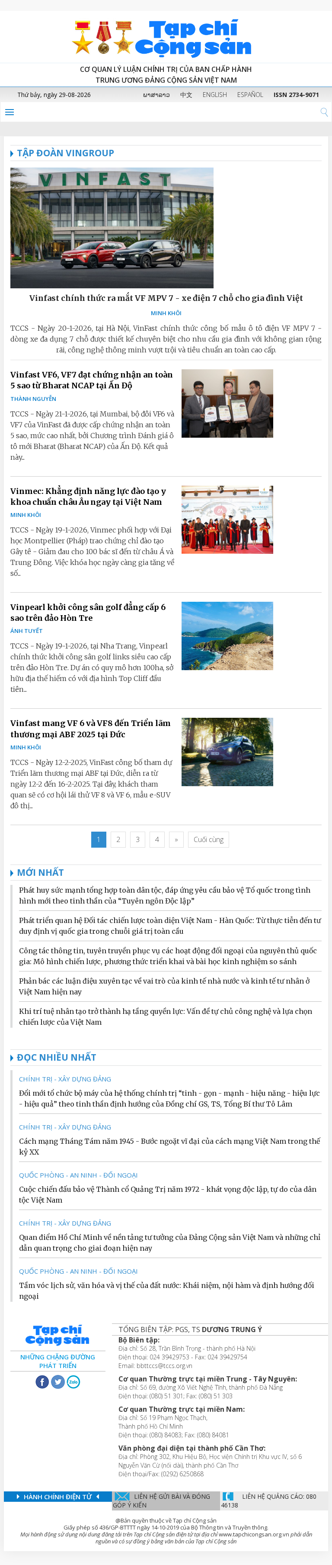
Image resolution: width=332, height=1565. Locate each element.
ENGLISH (215, 94)
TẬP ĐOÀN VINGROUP (65, 153)
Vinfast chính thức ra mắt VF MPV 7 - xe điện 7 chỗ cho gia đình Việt (166, 298)
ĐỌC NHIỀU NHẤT (56, 1057)
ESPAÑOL (250, 94)
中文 (186, 94)
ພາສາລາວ (156, 94)
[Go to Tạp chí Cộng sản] (166, 37)
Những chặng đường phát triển (57, 1361)
